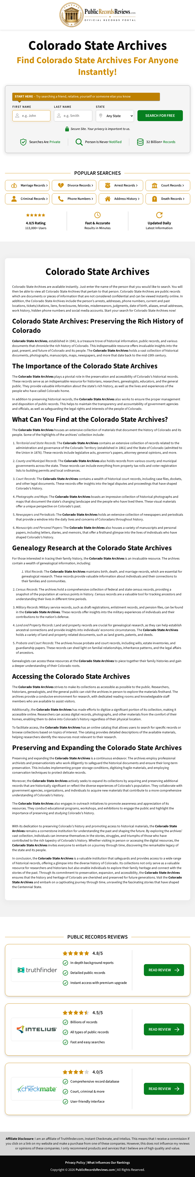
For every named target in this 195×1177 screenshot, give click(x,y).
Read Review (160, 970)
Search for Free (160, 115)
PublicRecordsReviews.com (95, 1169)
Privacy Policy (75, 1162)
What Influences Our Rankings (108, 1162)
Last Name (62, 107)
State (100, 107)
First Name (21, 107)
